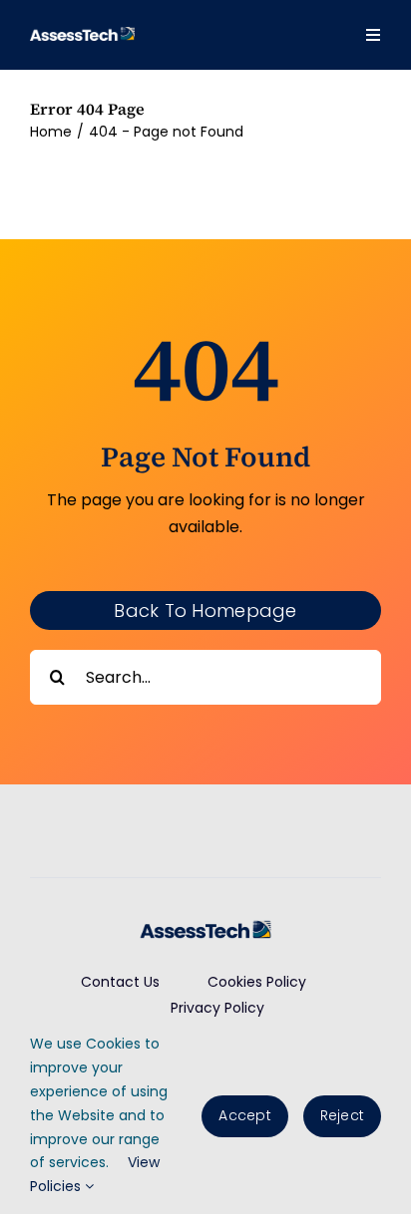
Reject (342, 1115)
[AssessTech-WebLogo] (82, 34)
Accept (244, 1115)
